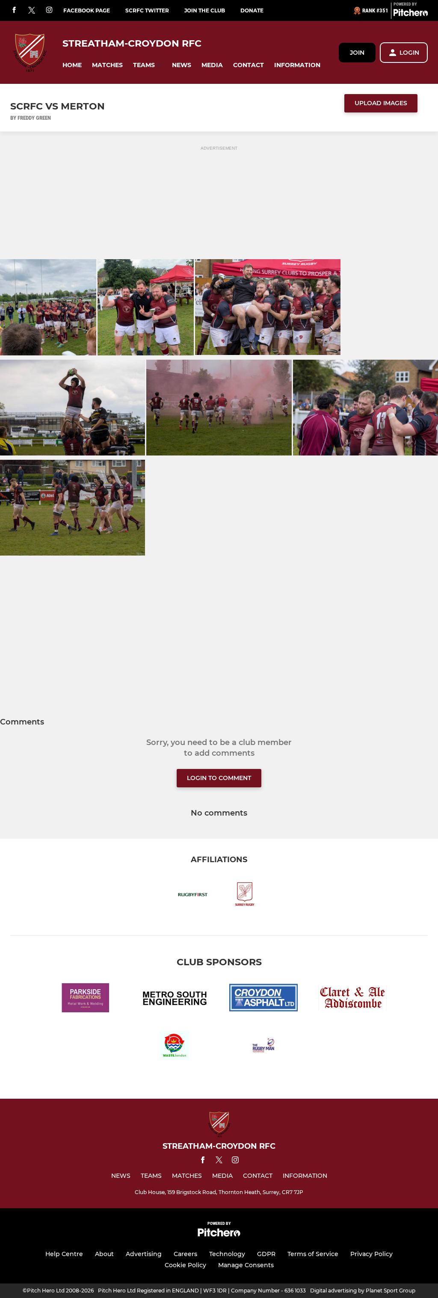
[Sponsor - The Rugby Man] (263, 1047)
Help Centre (64, 1254)
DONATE (251, 10)
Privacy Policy (371, 1254)
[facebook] (14, 10)
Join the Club (204, 10)
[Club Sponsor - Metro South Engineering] (174, 999)
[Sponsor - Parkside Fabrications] (85, 999)
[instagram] (49, 10)
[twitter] (31, 11)
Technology (227, 1254)
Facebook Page (86, 10)
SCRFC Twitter (147, 10)
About (104, 1254)
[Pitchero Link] (411, 14)
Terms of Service (312, 1254)
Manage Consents (246, 1265)
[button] (72, 65)
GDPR (266, 1254)
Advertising (144, 1254)
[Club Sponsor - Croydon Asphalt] (263, 999)
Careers (185, 1254)
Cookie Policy (185, 1265)
